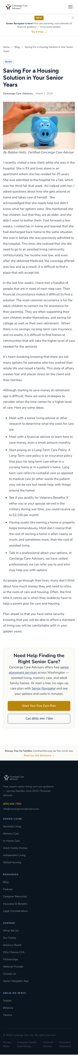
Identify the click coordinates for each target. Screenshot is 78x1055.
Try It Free (39, 32)
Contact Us (9, 974)
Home (6, 47)
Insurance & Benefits (15, 904)
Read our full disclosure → (39, 755)
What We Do (11, 930)
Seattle (7, 1000)
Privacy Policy (7, 1044)
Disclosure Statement (65, 1044)
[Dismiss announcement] (73, 18)
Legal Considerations (15, 911)
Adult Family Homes (15, 848)
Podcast (7, 889)
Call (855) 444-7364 (39, 718)
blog (8, 61)
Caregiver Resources (15, 896)
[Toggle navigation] (70, 7)
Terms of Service (48, 1044)
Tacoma (7, 1015)
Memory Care (11, 833)
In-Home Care (11, 841)
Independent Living (14, 855)
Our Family (9, 938)
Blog (17, 47)
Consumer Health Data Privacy (26, 1044)
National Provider (13, 966)
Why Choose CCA (13, 952)
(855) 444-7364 (12, 804)
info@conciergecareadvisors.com (21, 809)
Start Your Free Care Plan (39, 706)
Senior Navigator (44, 688)
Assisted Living (12, 826)
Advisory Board (12, 945)
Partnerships (10, 959)
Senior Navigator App (15, 981)
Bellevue (8, 1008)
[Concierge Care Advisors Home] (18, 7)
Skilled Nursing (12, 862)
